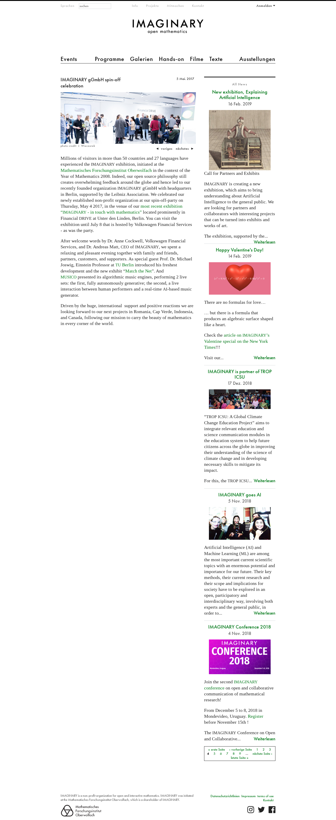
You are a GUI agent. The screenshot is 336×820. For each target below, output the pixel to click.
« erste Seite (216, 749)
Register (255, 716)
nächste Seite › (262, 754)
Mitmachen (175, 6)
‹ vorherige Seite (240, 749)
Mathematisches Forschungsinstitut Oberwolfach (106, 170)
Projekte (152, 6)
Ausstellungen (257, 59)
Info (135, 6)
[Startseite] (168, 29)
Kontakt (198, 6)
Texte (216, 59)
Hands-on (171, 59)
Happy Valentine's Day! (240, 250)
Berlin (124, 264)
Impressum (248, 796)
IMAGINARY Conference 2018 (239, 627)
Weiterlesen (264, 242)
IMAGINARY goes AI (239, 495)
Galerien (141, 59)
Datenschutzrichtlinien (225, 796)
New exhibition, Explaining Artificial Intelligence (239, 94)
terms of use (265, 796)
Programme (109, 59)
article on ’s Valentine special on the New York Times (236, 341)
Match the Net (138, 270)
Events (69, 59)
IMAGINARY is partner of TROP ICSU (240, 374)
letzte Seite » (239, 758)
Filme (197, 59)
